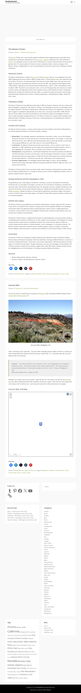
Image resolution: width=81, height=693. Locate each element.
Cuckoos (46, 530)
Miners (46, 558)
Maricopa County (29, 654)
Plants (46, 583)
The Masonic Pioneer (16, 49)
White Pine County (17, 678)
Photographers (48, 581)
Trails (45, 605)
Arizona (11, 626)
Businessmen (48, 522)
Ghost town (12, 648)
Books (46, 520)
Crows (46, 528)
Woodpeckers (48, 613)
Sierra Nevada (11, 674)
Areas (45, 513)
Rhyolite (18, 671)
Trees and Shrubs (49, 607)
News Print (47, 575)
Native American (48, 568)
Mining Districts (48, 562)
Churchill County (26, 635)
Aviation (46, 515)
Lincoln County (12, 654)
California (46, 59)
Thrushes (46, 602)
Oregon (35, 668)
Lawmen (46, 552)
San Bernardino (28, 671)
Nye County (21, 668)
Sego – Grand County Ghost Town (17, 511)
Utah (9, 678)
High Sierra (21, 648)
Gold (57, 470)
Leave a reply (64, 274)
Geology (46, 541)
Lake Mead (32, 652)
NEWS (46, 571)
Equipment (47, 535)
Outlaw (46, 577)
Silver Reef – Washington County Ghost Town (20, 518)
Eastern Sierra (16, 645)
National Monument (49, 566)
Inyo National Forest (21, 652)
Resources (47, 596)
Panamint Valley (11, 671)
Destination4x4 (11, 1)
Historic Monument (49, 547)
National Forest (48, 564)
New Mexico (27, 665)
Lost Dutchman (20, 654)
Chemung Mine (12, 295)
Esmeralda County (25, 645)
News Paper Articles (50, 573)
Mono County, (39, 59)
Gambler (46, 539)
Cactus (46, 524)
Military (46, 556)
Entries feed (47, 628)
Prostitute (46, 588)
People (46, 579)
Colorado (30, 638)
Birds (45, 518)
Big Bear (19, 627)
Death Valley (12, 642)
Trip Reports (47, 609)
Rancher (46, 592)
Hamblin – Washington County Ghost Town (19, 513)
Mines (45, 560)
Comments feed (48, 630)
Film (45, 537)
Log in (45, 626)
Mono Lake (17, 472)
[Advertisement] (40, 19)
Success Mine (13, 285)
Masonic (13, 57)
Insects (46, 549)
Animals (46, 511)
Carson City (17, 635)
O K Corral (29, 668)
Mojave (14, 657)
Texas (17, 674)
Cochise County (20, 638)
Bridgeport (44, 470)
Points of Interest (30, 470)
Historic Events (48, 545)
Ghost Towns (47, 543)
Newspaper (55, 274)
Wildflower (25, 678)
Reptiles (46, 594)
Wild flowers (47, 611)
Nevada (46, 77)
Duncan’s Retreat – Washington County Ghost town (22, 520)
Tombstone (23, 674)
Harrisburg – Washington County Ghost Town (20, 515)
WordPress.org (48, 632)
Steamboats (47, 598)
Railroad (46, 590)
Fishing (33, 645)
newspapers (16, 191)
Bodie (57, 79)
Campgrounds (48, 526)
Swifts (46, 600)
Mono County (35, 77)
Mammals (47, 554)
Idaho (26, 648)
